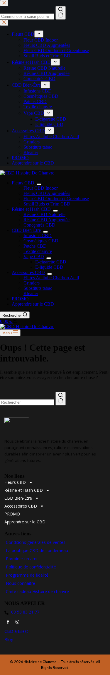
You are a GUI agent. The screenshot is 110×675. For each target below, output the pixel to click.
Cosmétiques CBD (40, 240)
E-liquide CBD (49, 267)
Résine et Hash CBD (31, 209)
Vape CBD (33, 256)
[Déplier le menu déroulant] (39, 184)
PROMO (20, 298)
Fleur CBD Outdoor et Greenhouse (56, 198)
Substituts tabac (37, 288)
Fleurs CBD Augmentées (46, 193)
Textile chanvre (37, 251)
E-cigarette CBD (50, 261)
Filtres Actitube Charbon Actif (51, 277)
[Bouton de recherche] (60, 398)
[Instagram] (17, 621)
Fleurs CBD (23, 182)
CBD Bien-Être (26, 230)
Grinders (31, 282)
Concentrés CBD (39, 224)
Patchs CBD (35, 246)
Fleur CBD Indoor (40, 188)
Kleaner (30, 293)
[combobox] (27, 402)
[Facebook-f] (7, 621)
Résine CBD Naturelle (44, 214)
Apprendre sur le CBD (33, 303)
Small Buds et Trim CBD (46, 203)
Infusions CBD (37, 235)
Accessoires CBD (28, 272)
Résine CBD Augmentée (46, 219)
